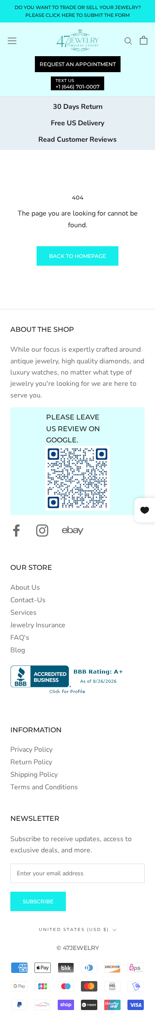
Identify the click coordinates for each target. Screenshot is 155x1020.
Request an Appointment (78, 64)
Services (23, 612)
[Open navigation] (12, 40)
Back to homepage (77, 256)
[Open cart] (143, 40)
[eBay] (73, 530)
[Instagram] (42, 530)
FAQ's (19, 637)
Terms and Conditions (44, 787)
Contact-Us (28, 600)
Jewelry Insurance (37, 625)
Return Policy (31, 762)
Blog (17, 650)
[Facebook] (16, 530)
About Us (25, 587)
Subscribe (38, 901)
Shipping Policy (34, 774)
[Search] (128, 40)
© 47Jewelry (77, 948)
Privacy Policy (31, 749)
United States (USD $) (74, 929)
